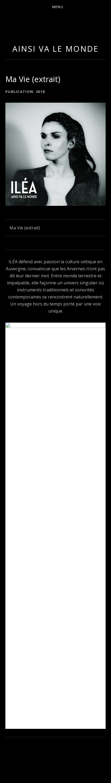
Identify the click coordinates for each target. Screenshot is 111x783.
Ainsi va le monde (55, 48)
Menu (57, 6)
